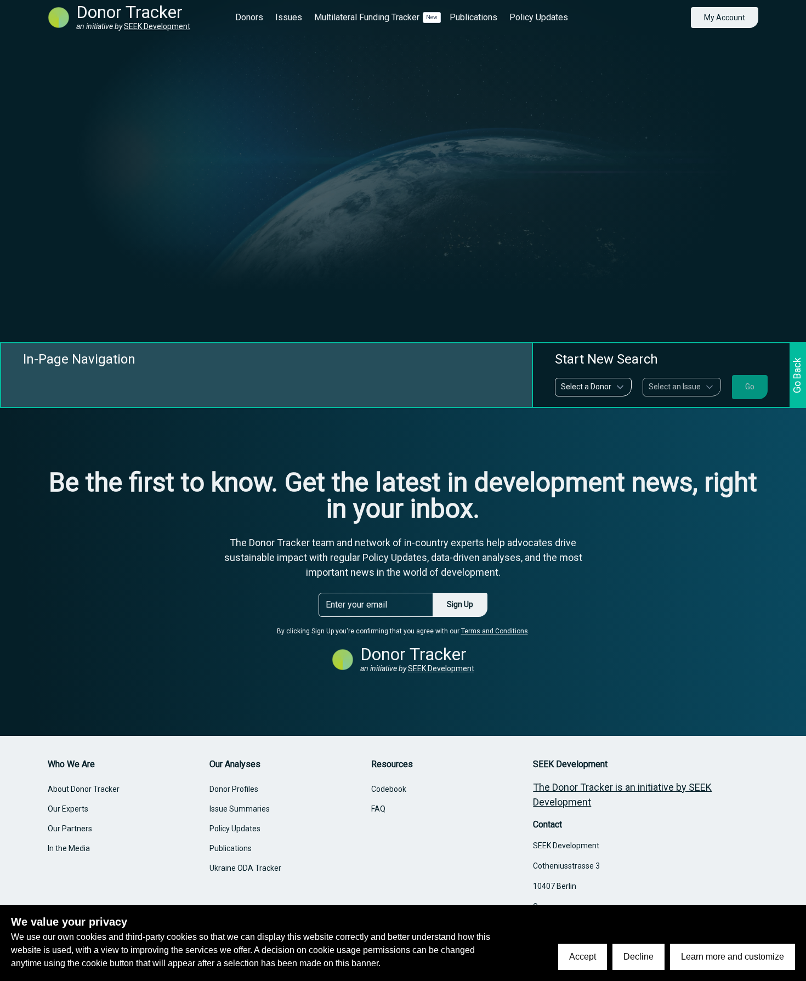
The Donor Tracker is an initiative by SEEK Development (622, 794)
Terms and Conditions (494, 631)
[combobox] (593, 387)
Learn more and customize (732, 956)
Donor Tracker (129, 12)
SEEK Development (157, 26)
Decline (638, 956)
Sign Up (460, 604)
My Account (724, 17)
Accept (582, 956)
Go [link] (749, 386)
